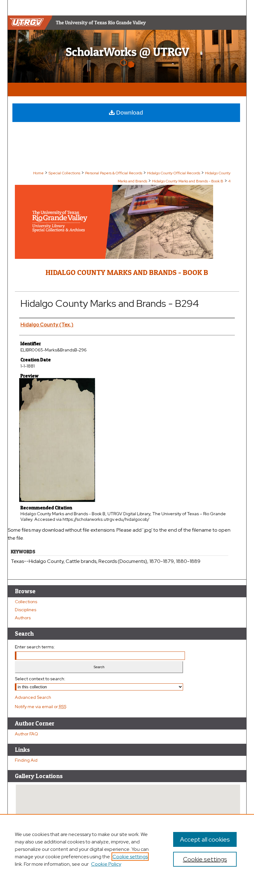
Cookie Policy (106, 864)
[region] (127, 849)
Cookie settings (130, 856)
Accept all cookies (205, 839)
